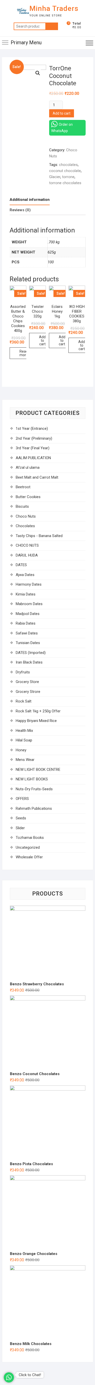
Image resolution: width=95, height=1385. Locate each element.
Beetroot (23, 487)
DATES (21, 565)
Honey (21, 750)
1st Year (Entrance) (32, 428)
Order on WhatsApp (62, 127)
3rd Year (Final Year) (32, 448)
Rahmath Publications (34, 808)
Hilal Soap (24, 740)
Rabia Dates (25, 623)
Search (51, 26)
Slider (20, 828)
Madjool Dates (28, 613)
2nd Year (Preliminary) (34, 438)
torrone (68, 177)
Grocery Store (27, 681)
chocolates (68, 164)
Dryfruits (23, 672)
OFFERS (22, 798)
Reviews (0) (20, 210)
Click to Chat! (30, 1375)
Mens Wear (25, 759)
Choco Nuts (26, 516)
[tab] (30, 200)
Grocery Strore (28, 691)
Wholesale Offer (29, 857)
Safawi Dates (27, 633)
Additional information (30, 199)
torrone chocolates (65, 183)
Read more (24, 353)
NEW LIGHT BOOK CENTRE (38, 769)
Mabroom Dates (29, 604)
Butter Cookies (28, 497)
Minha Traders (54, 8)
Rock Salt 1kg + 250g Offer (38, 711)
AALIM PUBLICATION (33, 458)
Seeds (21, 818)
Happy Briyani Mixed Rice (36, 720)
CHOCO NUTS (27, 545)
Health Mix (24, 730)
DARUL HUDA (27, 555)
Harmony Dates (29, 584)
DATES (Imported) (31, 652)
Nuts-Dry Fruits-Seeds (34, 789)
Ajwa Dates (25, 574)
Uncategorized (28, 847)
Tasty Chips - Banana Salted (39, 536)
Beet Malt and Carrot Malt (37, 477)
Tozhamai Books (30, 837)
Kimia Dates (25, 594)
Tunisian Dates (28, 643)
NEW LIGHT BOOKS (32, 779)
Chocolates (25, 526)
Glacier (54, 177)
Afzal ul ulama (28, 467)
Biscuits (22, 506)
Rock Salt (23, 701)
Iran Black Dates (29, 662)
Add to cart (61, 113)
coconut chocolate (65, 170)
